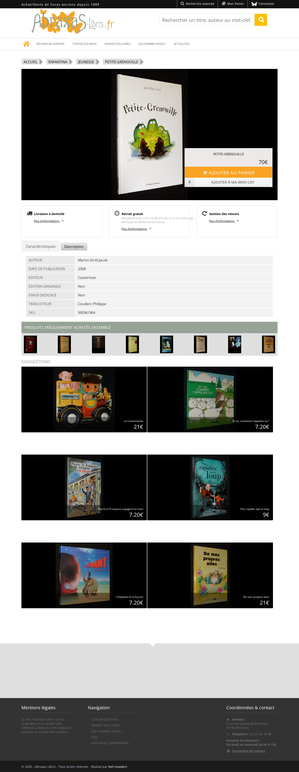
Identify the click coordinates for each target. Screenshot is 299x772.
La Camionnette (133, 421)
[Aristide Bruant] (268, 344)
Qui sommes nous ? (152, 44)
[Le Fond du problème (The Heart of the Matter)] (166, 344)
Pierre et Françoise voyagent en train (120, 509)
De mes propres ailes (256, 597)
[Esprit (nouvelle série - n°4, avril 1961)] (200, 344)
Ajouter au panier (232, 173)
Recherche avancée (51, 44)
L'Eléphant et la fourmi (129, 597)
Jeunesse (86, 62)
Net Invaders (117, 767)
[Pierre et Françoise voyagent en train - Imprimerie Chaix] (84, 487)
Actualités (181, 44)
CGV (94, 737)
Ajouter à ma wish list (233, 182)
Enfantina (57, 62)
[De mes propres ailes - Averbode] (210, 575)
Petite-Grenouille (121, 62)
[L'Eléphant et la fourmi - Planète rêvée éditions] (84, 575)
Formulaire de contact (248, 751)
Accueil (30, 62)
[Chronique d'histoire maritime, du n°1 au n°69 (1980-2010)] (234, 342)
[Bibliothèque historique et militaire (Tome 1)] (98, 342)
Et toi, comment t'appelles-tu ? (251, 421)
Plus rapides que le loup (254, 509)
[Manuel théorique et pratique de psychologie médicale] (64, 344)
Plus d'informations (47, 221)
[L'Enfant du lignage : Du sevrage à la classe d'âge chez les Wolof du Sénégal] (132, 344)
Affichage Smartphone (110, 743)
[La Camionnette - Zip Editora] (84, 399)
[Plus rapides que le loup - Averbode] (210, 487)
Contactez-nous (85, 44)
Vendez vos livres (117, 44)
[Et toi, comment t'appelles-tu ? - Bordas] (210, 399)
